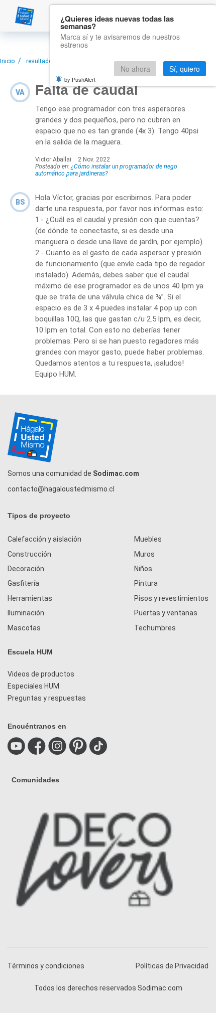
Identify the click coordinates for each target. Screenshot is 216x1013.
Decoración (26, 569)
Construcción (29, 554)
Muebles (148, 539)
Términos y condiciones (46, 966)
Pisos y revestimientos (171, 598)
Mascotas (24, 628)
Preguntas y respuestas (47, 698)
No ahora (135, 69)
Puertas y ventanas (165, 613)
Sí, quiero (184, 69)
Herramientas (30, 598)
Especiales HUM (33, 686)
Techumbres (155, 628)
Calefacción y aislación (44, 539)
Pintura (146, 583)
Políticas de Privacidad (172, 966)
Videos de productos (41, 674)
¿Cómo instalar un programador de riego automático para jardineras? (106, 170)
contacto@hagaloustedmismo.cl (61, 489)
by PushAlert (79, 79)
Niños (143, 569)
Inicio (7, 61)
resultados (41, 61)
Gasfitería (23, 583)
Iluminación (26, 613)
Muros (144, 554)
